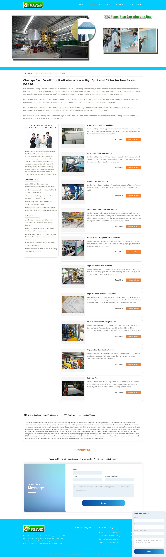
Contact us (120, 5)
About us (135, 5)
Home (81, 5)
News (107, 5)
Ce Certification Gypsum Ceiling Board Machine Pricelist (111, 542)
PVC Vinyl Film (92, 378)
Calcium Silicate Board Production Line (102, 209)
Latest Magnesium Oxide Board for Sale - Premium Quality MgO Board (39, 203)
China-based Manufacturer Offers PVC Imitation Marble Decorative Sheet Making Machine (38, 222)
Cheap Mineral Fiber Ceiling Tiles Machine (109, 535)
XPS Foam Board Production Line (99, 153)
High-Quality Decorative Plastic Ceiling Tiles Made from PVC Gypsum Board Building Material (41, 209)
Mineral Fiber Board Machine (110, 532)
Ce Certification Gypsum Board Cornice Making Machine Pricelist (108, 539)
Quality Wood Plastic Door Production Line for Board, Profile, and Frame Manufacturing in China (40, 237)
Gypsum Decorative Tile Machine (100, 125)
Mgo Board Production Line (97, 181)
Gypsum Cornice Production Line (99, 265)
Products (94, 5)
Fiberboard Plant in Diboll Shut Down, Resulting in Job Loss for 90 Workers (41, 250)
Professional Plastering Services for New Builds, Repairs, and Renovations (39, 197)
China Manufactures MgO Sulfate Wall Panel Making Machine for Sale (40, 191)
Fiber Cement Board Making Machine (101, 322)
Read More (119, 140)
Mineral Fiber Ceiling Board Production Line (103, 237)
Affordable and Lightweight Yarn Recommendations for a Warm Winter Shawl (39, 185)
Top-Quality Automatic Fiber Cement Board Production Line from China (40, 244)
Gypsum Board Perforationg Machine (101, 294)
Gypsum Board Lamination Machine (101, 350)
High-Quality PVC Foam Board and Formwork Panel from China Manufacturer (40, 229)
